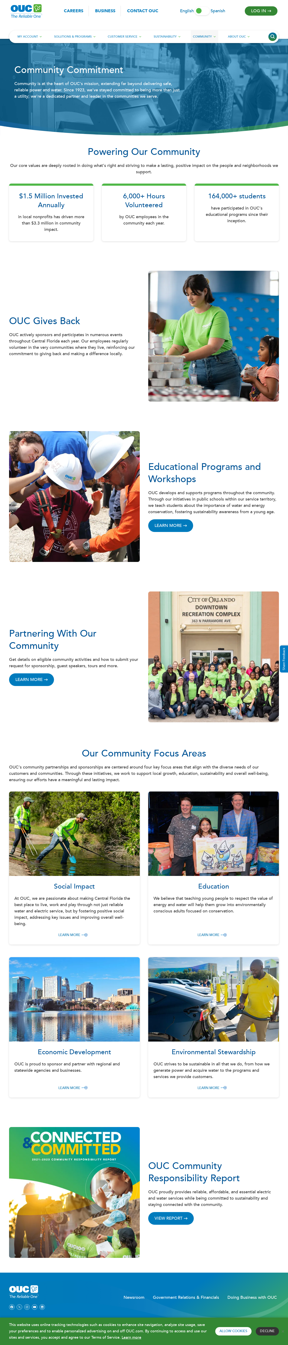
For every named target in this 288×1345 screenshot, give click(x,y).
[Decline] (283, 1331)
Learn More (69, 935)
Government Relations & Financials (186, 1297)
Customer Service (122, 36)
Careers (73, 11)
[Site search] (272, 36)
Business (105, 11)
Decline (267, 1331)
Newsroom (134, 1297)
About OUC (237, 36)
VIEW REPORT (168, 1218)
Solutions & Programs (73, 36)
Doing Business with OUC (252, 1297)
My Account (27, 36)
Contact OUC (142, 11)
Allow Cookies (233, 1331)
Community (202, 36)
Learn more (131, 1337)
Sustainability (165, 36)
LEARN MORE (168, 525)
